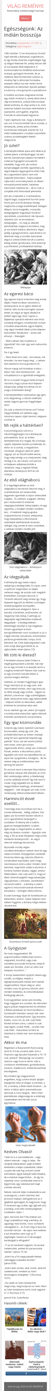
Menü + (25, 18)
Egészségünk (24, 46)
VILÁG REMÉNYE (25, 6)
